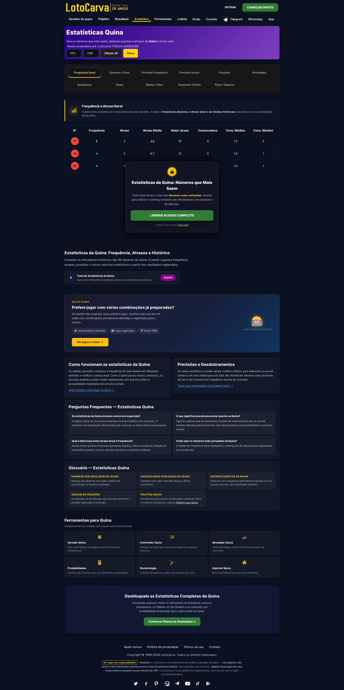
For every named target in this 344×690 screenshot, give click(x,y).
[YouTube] (187, 683)
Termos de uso (194, 647)
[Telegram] (177, 683)
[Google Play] (208, 683)
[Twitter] (135, 683)
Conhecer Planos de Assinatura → (172, 621)
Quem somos (133, 647)
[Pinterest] (156, 683)
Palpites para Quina (187, 502)
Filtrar (130, 53)
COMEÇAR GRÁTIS (260, 7)
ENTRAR (230, 7)
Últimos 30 (111, 53)
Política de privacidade (162, 647)
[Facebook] (146, 683)
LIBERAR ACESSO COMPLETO (172, 215)
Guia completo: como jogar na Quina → (91, 389)
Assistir (168, 277)
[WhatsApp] (166, 683)
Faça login (183, 224)
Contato (214, 647)
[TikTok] (198, 683)
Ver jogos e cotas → (90, 342)
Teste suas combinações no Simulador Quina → (205, 385)
